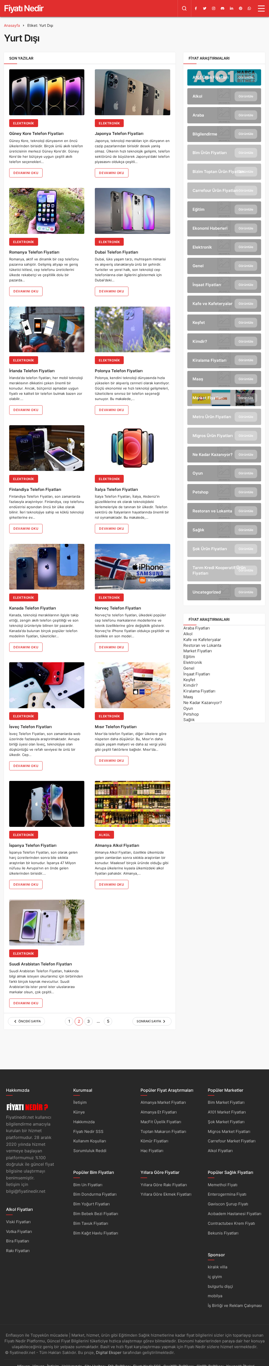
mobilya (215, 1295)
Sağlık (189, 719)
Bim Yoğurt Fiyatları (91, 1203)
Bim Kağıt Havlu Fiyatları (95, 1233)
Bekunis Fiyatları (223, 1233)
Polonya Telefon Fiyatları (119, 370)
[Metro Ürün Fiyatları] (224, 417)
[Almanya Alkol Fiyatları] (132, 804)
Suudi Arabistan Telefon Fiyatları (40, 964)
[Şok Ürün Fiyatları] (224, 549)
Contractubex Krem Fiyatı (231, 1223)
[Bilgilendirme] (224, 134)
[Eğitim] (224, 209)
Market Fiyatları (197, 650)
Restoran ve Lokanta (202, 645)
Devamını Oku (25, 173)
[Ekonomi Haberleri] (224, 228)
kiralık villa (217, 1266)
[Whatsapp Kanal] (249, 8)
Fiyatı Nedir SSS (88, 1131)
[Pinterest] (240, 8)
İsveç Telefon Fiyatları (30, 726)
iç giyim (215, 1276)
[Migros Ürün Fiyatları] (224, 436)
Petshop (191, 714)
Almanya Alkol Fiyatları (117, 845)
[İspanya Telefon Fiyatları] (46, 804)
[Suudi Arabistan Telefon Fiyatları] (46, 922)
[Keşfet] (224, 322)
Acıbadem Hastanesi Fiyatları (234, 1213)
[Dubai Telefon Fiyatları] (132, 211)
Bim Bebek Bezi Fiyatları (95, 1213)
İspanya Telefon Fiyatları (32, 845)
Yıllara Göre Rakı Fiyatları (164, 1184)
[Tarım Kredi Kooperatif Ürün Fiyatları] (224, 571)
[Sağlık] (224, 530)
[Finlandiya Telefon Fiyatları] (46, 448)
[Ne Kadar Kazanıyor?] (224, 454)
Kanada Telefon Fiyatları (32, 608)
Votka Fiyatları (19, 1231)
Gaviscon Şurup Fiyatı (228, 1203)
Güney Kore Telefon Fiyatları (36, 133)
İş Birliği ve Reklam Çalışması (235, 1305)
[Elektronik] (224, 247)
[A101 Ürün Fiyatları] (224, 77)
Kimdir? (190, 685)
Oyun (188, 708)
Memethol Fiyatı (222, 1184)
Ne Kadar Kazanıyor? (202, 702)
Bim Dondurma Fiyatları (95, 1194)
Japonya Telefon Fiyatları (119, 133)
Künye (79, 1112)
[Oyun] (224, 473)
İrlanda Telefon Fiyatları (32, 370)
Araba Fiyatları (196, 628)
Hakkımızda (84, 1121)
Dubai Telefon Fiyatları (116, 252)
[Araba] (224, 115)
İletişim (80, 1102)
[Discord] (222, 8)
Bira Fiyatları (17, 1240)
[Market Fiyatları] (224, 398)
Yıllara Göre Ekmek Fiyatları (166, 1194)
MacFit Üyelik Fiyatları (161, 1121)
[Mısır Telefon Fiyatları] (132, 685)
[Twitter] (204, 8)
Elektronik (23, 123)
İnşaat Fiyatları (196, 673)
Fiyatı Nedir (23, 8)
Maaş (188, 696)
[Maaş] (224, 379)
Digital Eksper (109, 1352)
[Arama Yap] (184, 8)
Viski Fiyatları (18, 1221)
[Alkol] (224, 96)
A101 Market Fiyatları (227, 1112)
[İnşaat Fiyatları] (224, 285)
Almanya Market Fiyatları (163, 1102)
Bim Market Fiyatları (226, 1102)
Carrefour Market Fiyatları (232, 1140)
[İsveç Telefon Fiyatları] (46, 685)
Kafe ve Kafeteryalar (202, 639)
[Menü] (261, 8)
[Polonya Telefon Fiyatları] (132, 330)
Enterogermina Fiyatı (227, 1194)
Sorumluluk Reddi (89, 1150)
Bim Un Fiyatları (87, 1184)
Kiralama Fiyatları (199, 691)
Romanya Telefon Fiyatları (34, 252)
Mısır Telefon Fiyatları (116, 726)
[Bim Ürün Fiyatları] (224, 153)
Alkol (104, 835)
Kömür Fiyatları (154, 1140)
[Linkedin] (231, 8)
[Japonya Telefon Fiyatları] (132, 92)
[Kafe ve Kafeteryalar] (224, 304)
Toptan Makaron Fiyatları (163, 1131)
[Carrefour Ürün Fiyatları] (224, 190)
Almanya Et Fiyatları (159, 1112)
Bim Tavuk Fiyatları (90, 1223)
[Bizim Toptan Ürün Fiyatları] (224, 172)
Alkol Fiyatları (220, 1150)
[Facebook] (195, 8)
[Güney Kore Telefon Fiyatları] (46, 92)
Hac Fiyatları (152, 1150)
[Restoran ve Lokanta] (224, 511)
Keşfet (189, 679)
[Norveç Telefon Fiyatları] (132, 567)
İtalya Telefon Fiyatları (116, 489)
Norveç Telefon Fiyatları (118, 608)
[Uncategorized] (224, 592)
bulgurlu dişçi (220, 1286)
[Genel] (224, 266)
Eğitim (189, 656)
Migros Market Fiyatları (229, 1131)
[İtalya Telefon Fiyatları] (132, 448)
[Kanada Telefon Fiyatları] (46, 567)
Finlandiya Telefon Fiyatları (35, 489)
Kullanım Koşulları (89, 1140)
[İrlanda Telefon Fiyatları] (46, 330)
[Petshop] (224, 492)
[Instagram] (213, 8)
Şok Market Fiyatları (226, 1121)
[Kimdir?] (224, 341)
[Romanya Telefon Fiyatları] (46, 211)
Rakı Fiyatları (18, 1250)
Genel (188, 668)
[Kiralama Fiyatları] (224, 360)
